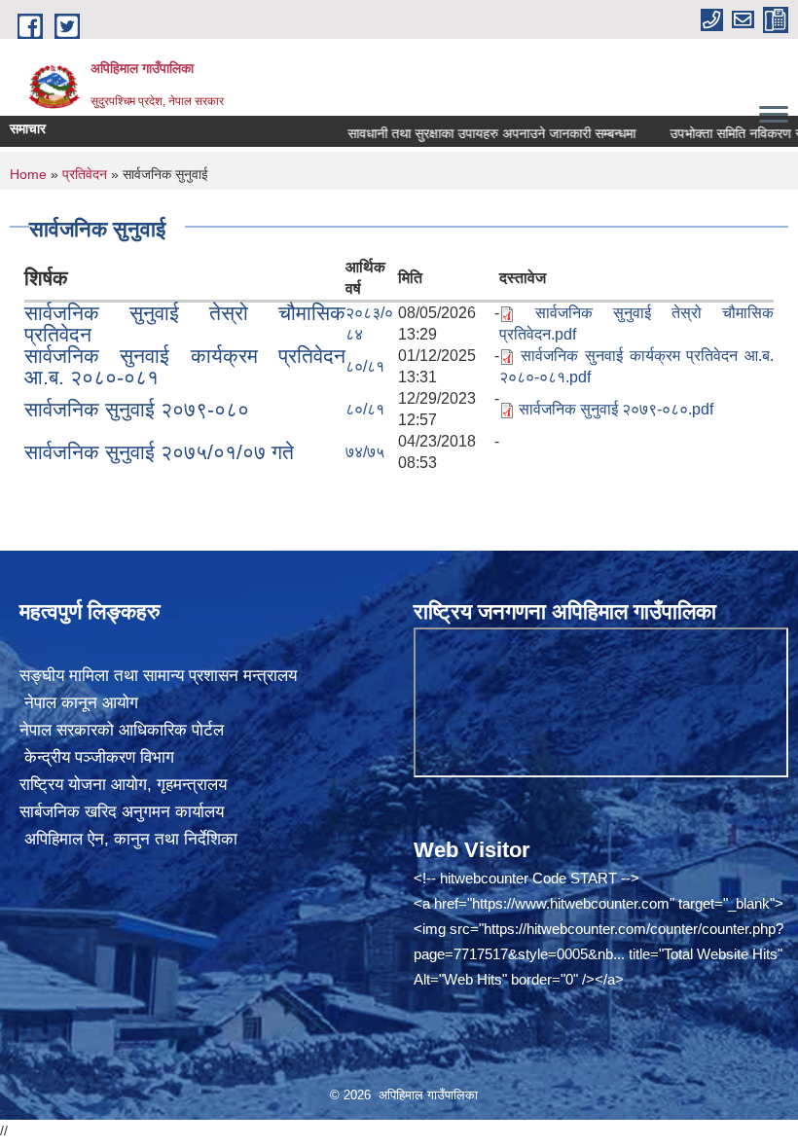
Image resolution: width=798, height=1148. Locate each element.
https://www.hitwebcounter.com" (573, 903)
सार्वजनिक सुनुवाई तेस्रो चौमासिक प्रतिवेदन (184, 323)
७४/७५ (364, 452)
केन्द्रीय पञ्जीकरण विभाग (96, 757)
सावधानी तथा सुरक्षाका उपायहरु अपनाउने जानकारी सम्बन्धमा (472, 133)
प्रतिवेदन (84, 174)
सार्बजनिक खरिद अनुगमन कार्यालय (121, 812)
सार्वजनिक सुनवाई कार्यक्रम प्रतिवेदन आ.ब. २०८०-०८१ (184, 366)
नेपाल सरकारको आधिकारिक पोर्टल (121, 730)
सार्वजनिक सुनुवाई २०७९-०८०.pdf (616, 409)
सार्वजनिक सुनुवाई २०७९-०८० (136, 409)
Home (28, 174)
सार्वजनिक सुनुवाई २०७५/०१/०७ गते (159, 452)
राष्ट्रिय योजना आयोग (83, 784)
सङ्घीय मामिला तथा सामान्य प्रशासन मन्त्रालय (158, 675)
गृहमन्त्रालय (192, 784)
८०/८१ (364, 366)
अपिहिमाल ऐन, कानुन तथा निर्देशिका (128, 839)
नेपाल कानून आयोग (78, 703)
